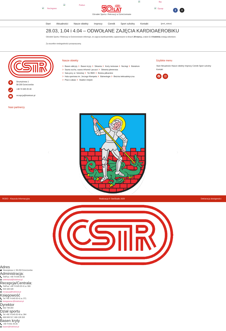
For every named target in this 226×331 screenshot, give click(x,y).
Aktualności (62, 23)
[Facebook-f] (175, 10)
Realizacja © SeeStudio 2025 (112, 199)
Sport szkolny (128, 23)
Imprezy (98, 23)
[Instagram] (182, 10)
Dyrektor (7, 305)
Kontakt (144, 23)
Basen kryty (10, 321)
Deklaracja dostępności (211, 199)
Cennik (111, 23)
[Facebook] (158, 76)
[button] (48, 152)
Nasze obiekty (81, 23)
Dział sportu (10, 311)
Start (48, 23)
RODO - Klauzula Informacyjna (16, 199)
